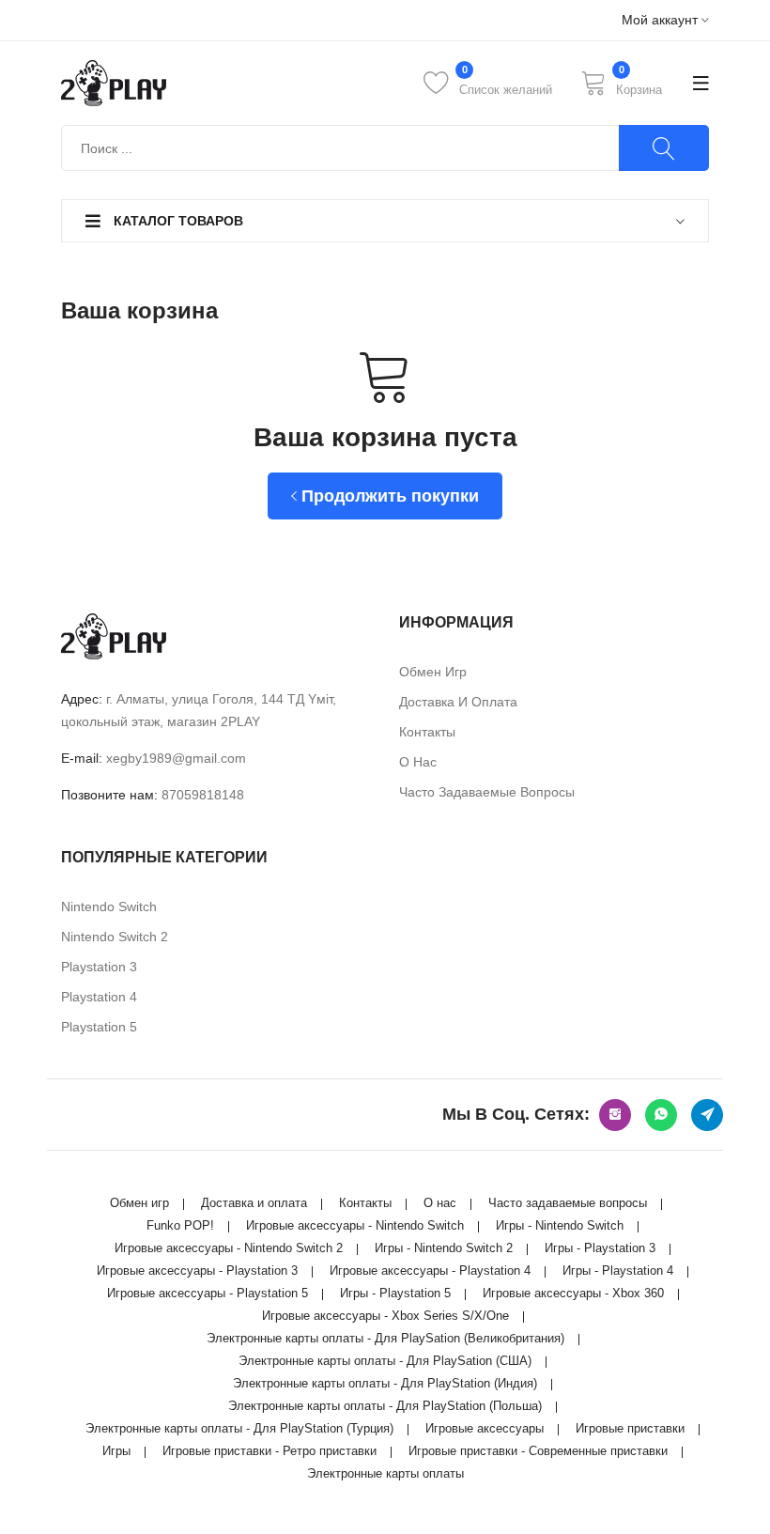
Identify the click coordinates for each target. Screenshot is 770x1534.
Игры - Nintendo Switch (560, 1225)
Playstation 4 (99, 996)
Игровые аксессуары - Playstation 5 (207, 1293)
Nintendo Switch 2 (114, 936)
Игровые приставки (630, 1428)
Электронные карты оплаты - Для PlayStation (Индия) (385, 1383)
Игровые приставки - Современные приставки (538, 1451)
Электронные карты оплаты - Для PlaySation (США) (385, 1361)
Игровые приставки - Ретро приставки (269, 1451)
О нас (418, 761)
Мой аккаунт (661, 20)
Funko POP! (180, 1225)
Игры (116, 1451)
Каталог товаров (176, 220)
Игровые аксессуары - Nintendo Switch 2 (229, 1248)
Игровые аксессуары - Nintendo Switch (355, 1225)
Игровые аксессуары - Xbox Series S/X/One (385, 1315)
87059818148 (203, 794)
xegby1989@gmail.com (176, 758)
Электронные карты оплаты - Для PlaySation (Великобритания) (385, 1338)
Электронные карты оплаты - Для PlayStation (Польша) (385, 1406)
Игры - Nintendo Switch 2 (444, 1248)
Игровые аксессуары (484, 1428)
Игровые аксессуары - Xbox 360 (573, 1293)
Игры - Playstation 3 (600, 1248)
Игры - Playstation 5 (395, 1293)
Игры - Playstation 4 (617, 1270)
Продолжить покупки (388, 496)
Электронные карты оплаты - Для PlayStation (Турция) (239, 1428)
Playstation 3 (99, 966)
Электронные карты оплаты (385, 1473)
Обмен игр (433, 671)
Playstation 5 (99, 1026)
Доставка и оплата (458, 701)
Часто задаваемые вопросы (487, 791)
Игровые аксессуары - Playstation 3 (197, 1270)
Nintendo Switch (109, 906)
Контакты (427, 731)
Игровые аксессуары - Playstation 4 (430, 1270)
